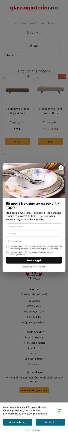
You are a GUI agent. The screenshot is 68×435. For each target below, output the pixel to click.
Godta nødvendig (17, 422)
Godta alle (50, 422)
